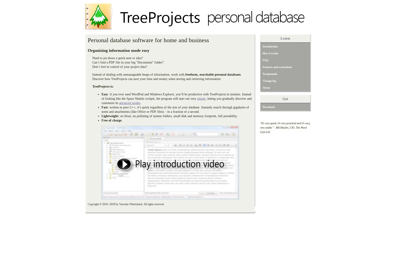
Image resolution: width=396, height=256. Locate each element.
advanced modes (129, 103)
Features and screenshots (277, 67)
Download (269, 107)
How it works (270, 53)
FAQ (265, 60)
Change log (269, 81)
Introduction (270, 46)
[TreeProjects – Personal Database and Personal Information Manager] (196, 33)
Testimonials (270, 74)
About (266, 87)
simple (201, 98)
